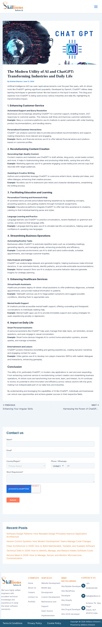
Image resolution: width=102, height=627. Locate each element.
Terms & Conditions (12, 623)
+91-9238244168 (91, 585)
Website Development (50, 583)
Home (30, 583)
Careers (31, 592)
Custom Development (50, 597)
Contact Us (33, 597)
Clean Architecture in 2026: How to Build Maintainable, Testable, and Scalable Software (51, 546)
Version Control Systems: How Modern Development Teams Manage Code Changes (49, 541)
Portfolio (31, 601)
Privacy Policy (35, 623)
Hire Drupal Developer (70, 609)
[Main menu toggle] (95, 6)
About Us (32, 588)
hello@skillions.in (93, 596)
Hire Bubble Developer (71, 586)
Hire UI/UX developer (70, 614)
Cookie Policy (54, 623)
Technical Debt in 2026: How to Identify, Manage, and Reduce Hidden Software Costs (50, 550)
